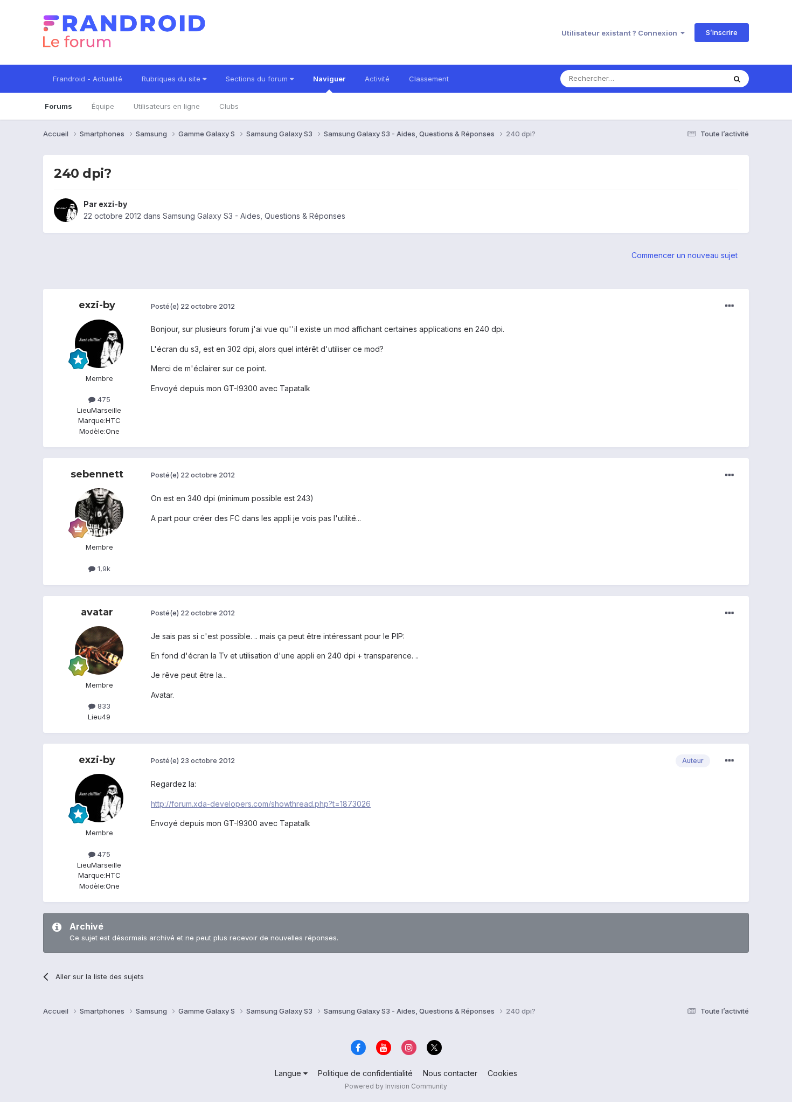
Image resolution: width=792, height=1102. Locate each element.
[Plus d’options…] (729, 306)
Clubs (229, 106)
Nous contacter (450, 1073)
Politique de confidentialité (365, 1073)
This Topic (694, 78)
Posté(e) (193, 306)
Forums (58, 106)
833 (102, 706)
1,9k (102, 568)
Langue (289, 1073)
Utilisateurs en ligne (167, 106)
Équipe (103, 106)
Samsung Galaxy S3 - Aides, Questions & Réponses (254, 215)
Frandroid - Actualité (87, 78)
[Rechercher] (737, 78)
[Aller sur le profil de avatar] (99, 650)
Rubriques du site (172, 78)
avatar (97, 612)
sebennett (97, 474)
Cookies (502, 1073)
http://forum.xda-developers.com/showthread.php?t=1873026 (261, 803)
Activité (377, 78)
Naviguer (329, 78)
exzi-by (113, 204)
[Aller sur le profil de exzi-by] (66, 210)
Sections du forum (258, 78)
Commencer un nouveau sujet (684, 255)
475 (102, 399)
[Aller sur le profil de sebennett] (99, 512)
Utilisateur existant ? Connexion (620, 33)
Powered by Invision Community (396, 1086)
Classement (429, 78)
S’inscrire (722, 32)
